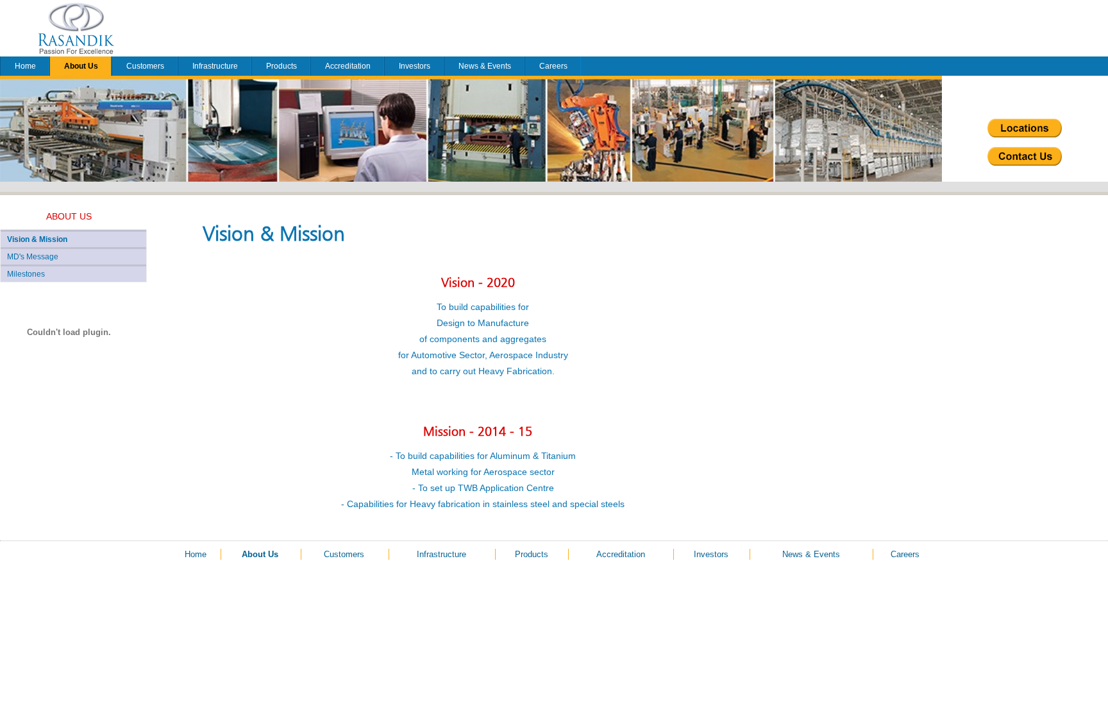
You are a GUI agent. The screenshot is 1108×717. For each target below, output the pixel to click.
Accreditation (348, 66)
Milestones (26, 274)
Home (25, 66)
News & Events (484, 66)
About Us (81, 66)
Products (281, 66)
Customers (145, 66)
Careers (553, 66)
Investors (414, 66)
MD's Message (32, 256)
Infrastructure (215, 66)
